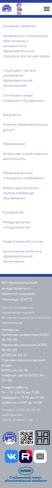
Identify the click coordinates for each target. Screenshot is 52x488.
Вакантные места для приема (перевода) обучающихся (20, 193)
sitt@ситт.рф (23, 420)
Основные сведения (19, 26)
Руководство (13, 212)
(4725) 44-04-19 (15, 370)
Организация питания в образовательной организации (22, 256)
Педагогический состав (23, 241)
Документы (12, 114)
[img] (9, 438)
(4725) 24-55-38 (28, 410)
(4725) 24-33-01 (14, 355)
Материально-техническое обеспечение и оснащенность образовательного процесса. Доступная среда (26, 46)
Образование (14, 144)
